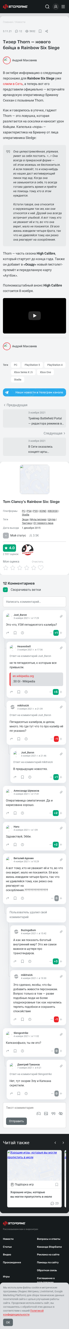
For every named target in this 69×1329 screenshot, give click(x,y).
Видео (7, 1254)
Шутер (52, 519)
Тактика (27, 523)
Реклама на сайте (48, 1254)
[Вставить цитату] (53, 1113)
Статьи (7, 1246)
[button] (8, 633)
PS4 (29, 511)
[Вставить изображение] (46, 1113)
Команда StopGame (49, 1246)
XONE (42, 511)
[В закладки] (40, 31)
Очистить (37, 561)
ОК (8, 1322)
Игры (6, 1276)
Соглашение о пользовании (46, 1280)
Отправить (16, 1121)
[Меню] (63, 6)
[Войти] (55, 6)
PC (15, 364)
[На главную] (15, 6)
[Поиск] (47, 7)
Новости (20, 22)
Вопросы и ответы (48, 1239)
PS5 (35, 511)
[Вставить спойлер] (61, 1113)
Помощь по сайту (48, 1262)
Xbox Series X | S (23, 372)
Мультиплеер (38, 519)
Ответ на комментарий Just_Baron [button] (30, 655)
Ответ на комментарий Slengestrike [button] (31, 1074)
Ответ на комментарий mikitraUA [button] (33, 762)
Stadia (17, 379)
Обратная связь (47, 1270)
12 (20, 31)
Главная (8, 22)
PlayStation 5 (32, 364)
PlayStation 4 (55, 364)
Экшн (25, 519)
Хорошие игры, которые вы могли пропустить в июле (31, 1194)
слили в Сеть (13, 84)
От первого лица (43, 523)
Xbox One (45, 372)
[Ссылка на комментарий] (61, 616)
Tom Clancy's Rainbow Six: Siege (31, 501)
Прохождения (12, 1262)
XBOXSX (53, 511)
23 (57, 1203)
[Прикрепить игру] (38, 1113)
